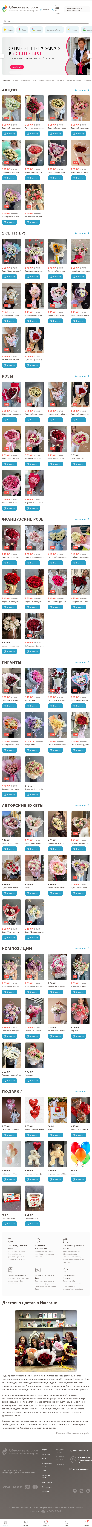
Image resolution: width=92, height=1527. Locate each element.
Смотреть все (80, 90)
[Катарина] (34, 1055)
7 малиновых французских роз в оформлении (66, 601)
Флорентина (30, 744)
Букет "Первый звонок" (80, 315)
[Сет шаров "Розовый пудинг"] (11, 1110)
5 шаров (74, 1173)
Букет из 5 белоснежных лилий (14, 128)
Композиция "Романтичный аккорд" (16, 986)
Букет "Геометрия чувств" (12, 932)
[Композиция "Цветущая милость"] (57, 1011)
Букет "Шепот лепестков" (35, 932)
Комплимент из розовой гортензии (39, 315)
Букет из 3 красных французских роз (39, 359)
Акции (15, 80)
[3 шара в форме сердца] (34, 1110)
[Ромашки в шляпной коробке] (11, 1055)
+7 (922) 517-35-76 (57, 9)
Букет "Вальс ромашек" (11, 271)
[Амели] (34, 868)
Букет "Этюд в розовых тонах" (14, 843)
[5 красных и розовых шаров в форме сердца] (80, 1110)
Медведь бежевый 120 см (58, 1173)
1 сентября (25, 80)
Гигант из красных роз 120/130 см (62, 700)
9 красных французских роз (36, 601)
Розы (34, 80)
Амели (27, 887)
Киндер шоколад (8, 1218)
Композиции (47, 1486)
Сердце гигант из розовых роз (14, 788)
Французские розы (46, 80)
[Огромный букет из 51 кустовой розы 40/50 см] (34, 769)
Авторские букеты (74, 80)
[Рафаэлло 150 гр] (34, 1198)
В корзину (11, 133)
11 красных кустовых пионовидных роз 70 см (20, 414)
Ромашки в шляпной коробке (13, 1075)
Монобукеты (47, 1482)
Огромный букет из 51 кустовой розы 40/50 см (44, 788)
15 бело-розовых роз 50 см (36, 172)
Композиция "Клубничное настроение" (40, 216)
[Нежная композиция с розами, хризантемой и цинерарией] (57, 967)
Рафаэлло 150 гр (31, 1218)
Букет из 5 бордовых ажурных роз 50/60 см (65, 458)
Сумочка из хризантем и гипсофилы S (40, 271)
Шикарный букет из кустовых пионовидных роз (21, 172)
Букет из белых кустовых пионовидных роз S (66, 128)
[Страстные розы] (80, 439)
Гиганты (60, 80)
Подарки (45, 1491)
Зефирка (74, 1030)
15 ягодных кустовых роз (12, 458)
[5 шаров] (80, 1154)
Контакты (60, 1464)
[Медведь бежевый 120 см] (57, 1154)
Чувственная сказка (10, 887)
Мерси (50, 1129)
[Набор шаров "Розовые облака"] (11, 1154)
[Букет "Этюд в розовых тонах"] (11, 824)
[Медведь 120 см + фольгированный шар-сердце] (34, 1154)
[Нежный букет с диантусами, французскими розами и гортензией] (57, 868)
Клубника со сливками (80, 557)
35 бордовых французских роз (37, 645)
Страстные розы (77, 458)
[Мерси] (57, 1110)
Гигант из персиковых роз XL (59, 744)
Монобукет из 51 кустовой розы (15, 744)
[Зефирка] (80, 1011)
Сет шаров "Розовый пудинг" (14, 1129)
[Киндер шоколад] (11, 1198)
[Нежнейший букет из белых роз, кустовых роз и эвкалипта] (57, 824)
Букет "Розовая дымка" (57, 172)
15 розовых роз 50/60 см (35, 502)
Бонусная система (59, 1450)
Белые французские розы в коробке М (17, 645)
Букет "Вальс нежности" (34, 843)
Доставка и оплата (60, 1458)
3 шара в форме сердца (34, 1129)
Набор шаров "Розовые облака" (15, 1173)
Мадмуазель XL (31, 700)
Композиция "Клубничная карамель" (16, 359)
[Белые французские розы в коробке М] (11, 626)
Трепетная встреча (78, 986)
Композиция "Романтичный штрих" (39, 986)
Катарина (29, 1075)
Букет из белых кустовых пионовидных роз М (43, 414)
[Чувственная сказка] (11, 868)
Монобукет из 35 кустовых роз (37, 458)
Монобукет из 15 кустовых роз (14, 216)
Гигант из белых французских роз (61, 557)
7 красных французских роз (13, 601)
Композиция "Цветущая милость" (61, 1030)
